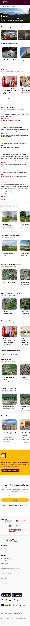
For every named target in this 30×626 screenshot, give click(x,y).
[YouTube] (10, 600)
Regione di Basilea (5, 6)
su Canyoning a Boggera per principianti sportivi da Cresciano (13, 198)
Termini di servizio (18, 505)
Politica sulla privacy (8, 505)
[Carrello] (24, 2)
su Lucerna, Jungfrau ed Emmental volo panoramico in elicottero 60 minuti (14, 136)
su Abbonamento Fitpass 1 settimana (10, 147)
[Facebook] (6, 600)
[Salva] (27, 10)
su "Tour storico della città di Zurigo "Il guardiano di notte (14, 177)
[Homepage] (4, 2)
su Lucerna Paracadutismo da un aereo (11, 120)
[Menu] (27, 2)
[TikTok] (18, 600)
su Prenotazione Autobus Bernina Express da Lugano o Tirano (14, 165)
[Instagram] (14, 600)
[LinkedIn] (2, 600)
